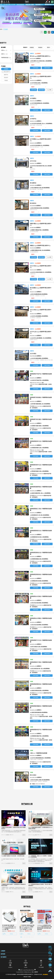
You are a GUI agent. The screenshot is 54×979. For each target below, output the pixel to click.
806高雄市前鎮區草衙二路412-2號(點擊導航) (40, 493)
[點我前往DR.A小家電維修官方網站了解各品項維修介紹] (52, 1)
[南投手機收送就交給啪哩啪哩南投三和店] (22, 510)
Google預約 (49, 89)
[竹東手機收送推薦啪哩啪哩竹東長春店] (22, 399)
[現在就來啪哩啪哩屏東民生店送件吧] (22, 532)
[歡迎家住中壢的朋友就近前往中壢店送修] (22, 225)
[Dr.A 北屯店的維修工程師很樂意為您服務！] (22, 162)
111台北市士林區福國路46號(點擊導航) (39, 316)
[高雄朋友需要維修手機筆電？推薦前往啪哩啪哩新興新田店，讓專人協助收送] (22, 685)
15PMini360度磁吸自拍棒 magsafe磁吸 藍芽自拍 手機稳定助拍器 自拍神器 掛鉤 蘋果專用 (44, 927)
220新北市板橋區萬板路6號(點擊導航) (39, 294)
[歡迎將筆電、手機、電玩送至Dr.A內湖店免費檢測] (22, 355)
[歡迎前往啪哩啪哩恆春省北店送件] (22, 554)
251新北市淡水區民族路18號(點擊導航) (39, 602)
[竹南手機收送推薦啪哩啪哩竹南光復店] (22, 420)
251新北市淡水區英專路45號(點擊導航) (39, 624)
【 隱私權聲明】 (45, 974)
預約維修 (50, 949)
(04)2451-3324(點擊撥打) (36, 121)
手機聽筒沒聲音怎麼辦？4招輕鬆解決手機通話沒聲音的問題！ (13, 885)
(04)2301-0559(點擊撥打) (36, 80)
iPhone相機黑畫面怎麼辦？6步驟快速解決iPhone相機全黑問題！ (40, 828)
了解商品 (11, 933)
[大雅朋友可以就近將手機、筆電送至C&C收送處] (22, 754)
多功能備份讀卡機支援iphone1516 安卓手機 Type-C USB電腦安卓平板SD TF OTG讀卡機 (9, 927)
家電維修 (50, 955)
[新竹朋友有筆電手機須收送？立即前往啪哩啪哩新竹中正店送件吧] (22, 641)
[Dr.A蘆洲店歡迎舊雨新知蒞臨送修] (22, 184)
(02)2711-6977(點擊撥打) (36, 269)
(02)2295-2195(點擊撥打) (36, 377)
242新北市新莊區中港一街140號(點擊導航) (40, 668)
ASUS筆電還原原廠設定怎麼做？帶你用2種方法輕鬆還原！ (40, 885)
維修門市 (5, 29)
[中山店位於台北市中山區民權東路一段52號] (22, 333)
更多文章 (27, 897)
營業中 (48, 47)
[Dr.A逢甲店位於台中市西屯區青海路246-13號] (22, 120)
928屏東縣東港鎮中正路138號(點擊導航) (39, 447)
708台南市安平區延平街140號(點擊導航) (39, 380)
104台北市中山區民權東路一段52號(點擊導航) (40, 338)
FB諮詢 (50, 967)
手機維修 (7, 834)
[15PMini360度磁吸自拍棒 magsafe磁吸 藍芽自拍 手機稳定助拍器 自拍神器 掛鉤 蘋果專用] (44, 916)
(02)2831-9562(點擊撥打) (36, 313)
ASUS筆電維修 (35, 891)
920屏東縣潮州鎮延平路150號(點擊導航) (39, 736)
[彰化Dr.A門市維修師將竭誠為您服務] (22, 57)
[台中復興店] (22, 100)
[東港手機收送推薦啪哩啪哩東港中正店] (22, 442)
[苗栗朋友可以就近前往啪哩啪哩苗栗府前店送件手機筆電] (22, 576)
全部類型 (6, 69)
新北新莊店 (33, 203)
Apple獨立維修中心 (6, 71)
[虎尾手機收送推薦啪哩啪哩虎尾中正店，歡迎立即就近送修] (22, 466)
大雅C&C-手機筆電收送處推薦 (38, 753)
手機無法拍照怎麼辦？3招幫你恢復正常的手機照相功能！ (13, 828)
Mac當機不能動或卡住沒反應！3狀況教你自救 (12, 855)
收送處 (6, 80)
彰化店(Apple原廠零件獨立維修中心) (40, 56)
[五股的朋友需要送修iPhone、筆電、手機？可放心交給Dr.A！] (22, 776)
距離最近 (32, 47)
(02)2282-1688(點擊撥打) (36, 185)
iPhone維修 (35, 834)
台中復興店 (33, 98)
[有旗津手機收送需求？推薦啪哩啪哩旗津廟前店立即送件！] (22, 707)
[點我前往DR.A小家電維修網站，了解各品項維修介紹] (50, 953)
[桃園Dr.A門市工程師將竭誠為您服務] (22, 247)
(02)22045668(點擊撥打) (35, 205)
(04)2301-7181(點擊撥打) (36, 163)
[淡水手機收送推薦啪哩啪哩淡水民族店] (22, 598)
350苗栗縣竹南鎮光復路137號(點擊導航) (39, 425)
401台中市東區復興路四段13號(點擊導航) (39, 103)
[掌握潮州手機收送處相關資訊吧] (22, 731)
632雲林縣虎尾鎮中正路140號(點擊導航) (39, 471)
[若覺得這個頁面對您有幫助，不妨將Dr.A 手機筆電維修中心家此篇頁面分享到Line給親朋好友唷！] (45, 32)
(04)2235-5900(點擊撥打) (36, 143)
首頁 (1, 29)
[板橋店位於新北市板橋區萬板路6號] (22, 289)
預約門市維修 (47, 67)
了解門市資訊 (35, 67)
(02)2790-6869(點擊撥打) (36, 355)
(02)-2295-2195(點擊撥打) (36, 777)
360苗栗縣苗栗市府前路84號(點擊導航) (39, 580)
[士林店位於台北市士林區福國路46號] (22, 311)
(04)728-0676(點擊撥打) (35, 58)
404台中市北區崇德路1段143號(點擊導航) (39, 145)
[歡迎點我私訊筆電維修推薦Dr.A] (50, 965)
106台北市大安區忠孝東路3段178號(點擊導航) (40, 272)
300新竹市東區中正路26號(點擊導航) (38, 646)
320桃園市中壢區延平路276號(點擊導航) (39, 230)
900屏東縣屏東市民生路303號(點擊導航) (39, 537)
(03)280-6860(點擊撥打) (35, 227)
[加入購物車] (3, 934)
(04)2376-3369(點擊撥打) (36, 100)
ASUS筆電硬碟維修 (36, 863)
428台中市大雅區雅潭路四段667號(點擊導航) (40, 757)
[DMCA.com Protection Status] (26, 969)
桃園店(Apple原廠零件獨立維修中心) (40, 245)
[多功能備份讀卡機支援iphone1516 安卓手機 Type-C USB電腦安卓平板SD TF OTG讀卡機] (9, 916)
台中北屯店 (33, 161)
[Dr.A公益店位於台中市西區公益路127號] (22, 77)
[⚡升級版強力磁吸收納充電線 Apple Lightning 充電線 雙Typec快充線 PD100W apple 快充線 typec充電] (27, 916)
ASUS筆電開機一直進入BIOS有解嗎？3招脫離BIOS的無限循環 (39, 856)
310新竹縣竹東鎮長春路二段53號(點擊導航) (40, 403)
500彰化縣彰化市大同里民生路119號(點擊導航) (41, 60)
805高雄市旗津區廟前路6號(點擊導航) (39, 712)
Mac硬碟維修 (8, 863)
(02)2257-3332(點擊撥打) (36, 291)
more (24, 834)
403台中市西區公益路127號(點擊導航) (39, 82)
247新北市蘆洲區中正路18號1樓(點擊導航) (40, 187)
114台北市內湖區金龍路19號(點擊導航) (39, 358)
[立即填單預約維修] (50, 947)
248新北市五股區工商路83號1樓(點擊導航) (40, 779)
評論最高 (40, 47)
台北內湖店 (33, 353)
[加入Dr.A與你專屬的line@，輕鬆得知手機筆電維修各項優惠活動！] (50, 959)
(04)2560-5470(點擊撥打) (36, 755)
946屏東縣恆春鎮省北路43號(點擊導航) (39, 558)
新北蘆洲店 (33, 183)
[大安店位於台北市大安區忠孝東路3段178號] (22, 267)
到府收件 (6, 77)
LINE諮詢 (50, 961)
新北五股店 (33, 775)
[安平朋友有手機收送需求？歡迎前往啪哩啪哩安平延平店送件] (22, 375)
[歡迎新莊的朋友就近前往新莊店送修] (22, 204)
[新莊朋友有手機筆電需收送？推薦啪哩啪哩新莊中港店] (22, 663)
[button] (53, 917)
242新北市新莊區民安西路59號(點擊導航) (39, 208)
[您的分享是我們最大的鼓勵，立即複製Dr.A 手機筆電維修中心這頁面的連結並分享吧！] (49, 32)
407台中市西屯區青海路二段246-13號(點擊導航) (41, 123)
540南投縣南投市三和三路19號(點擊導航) (39, 515)
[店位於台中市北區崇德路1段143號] (22, 140)
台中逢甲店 (33, 118)
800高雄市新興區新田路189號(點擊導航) (39, 690)
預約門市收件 (47, 388)
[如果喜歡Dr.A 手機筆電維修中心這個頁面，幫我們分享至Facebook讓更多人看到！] (52, 32)
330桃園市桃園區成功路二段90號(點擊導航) (40, 250)
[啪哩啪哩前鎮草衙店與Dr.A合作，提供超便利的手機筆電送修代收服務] (22, 488)
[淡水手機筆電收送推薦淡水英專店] (22, 619)
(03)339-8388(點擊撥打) (35, 247)
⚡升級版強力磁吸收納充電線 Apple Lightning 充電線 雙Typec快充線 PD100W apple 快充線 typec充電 (27, 927)
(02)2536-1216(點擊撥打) (36, 335)
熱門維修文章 (27, 804)
